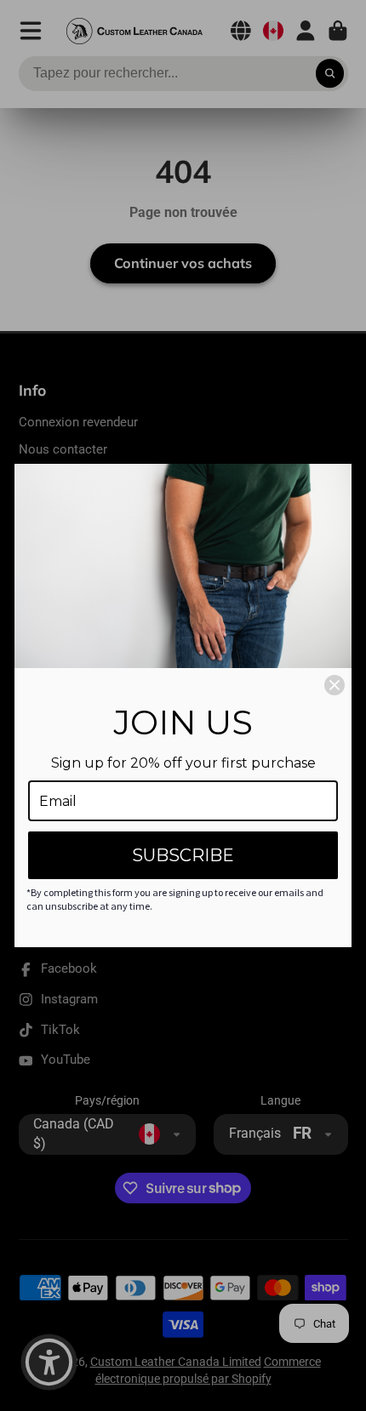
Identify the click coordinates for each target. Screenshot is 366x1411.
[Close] (334, 685)
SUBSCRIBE (183, 855)
